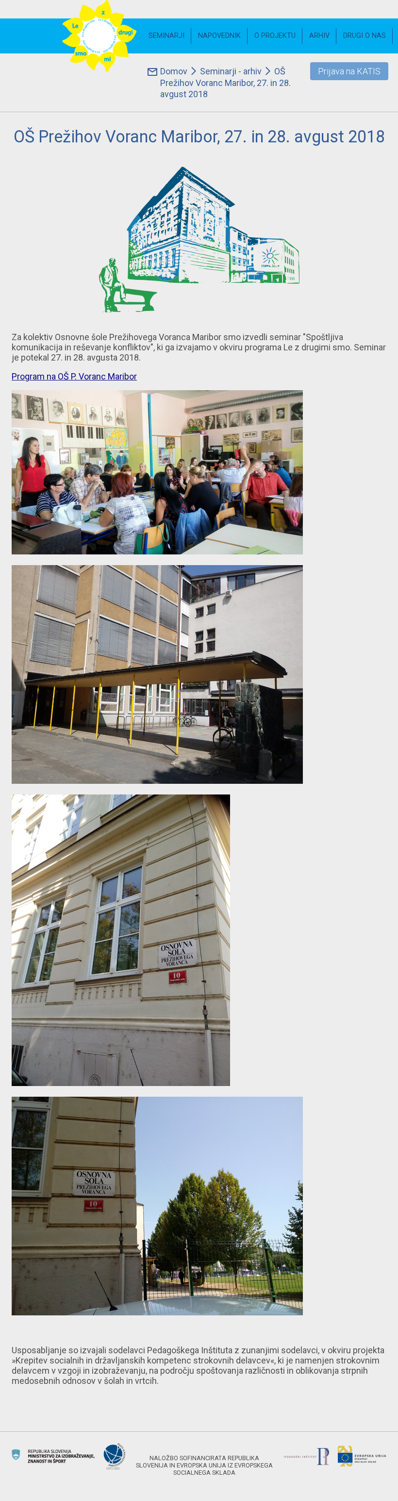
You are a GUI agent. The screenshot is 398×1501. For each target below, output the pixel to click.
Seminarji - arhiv (231, 71)
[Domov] (99, 36)
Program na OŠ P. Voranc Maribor (74, 376)
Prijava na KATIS (349, 71)
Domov (173, 71)
